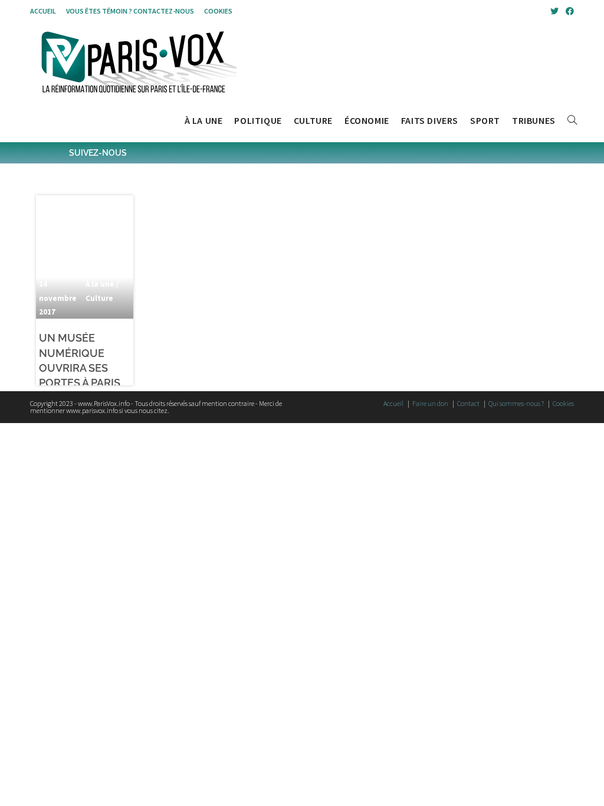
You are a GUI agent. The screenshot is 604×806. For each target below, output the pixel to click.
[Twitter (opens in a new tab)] (554, 11)
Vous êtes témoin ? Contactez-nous (130, 10)
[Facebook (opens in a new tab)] (568, 11)
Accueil (43, 10)
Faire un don (430, 403)
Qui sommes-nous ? (516, 403)
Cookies (218, 10)
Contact (468, 403)
